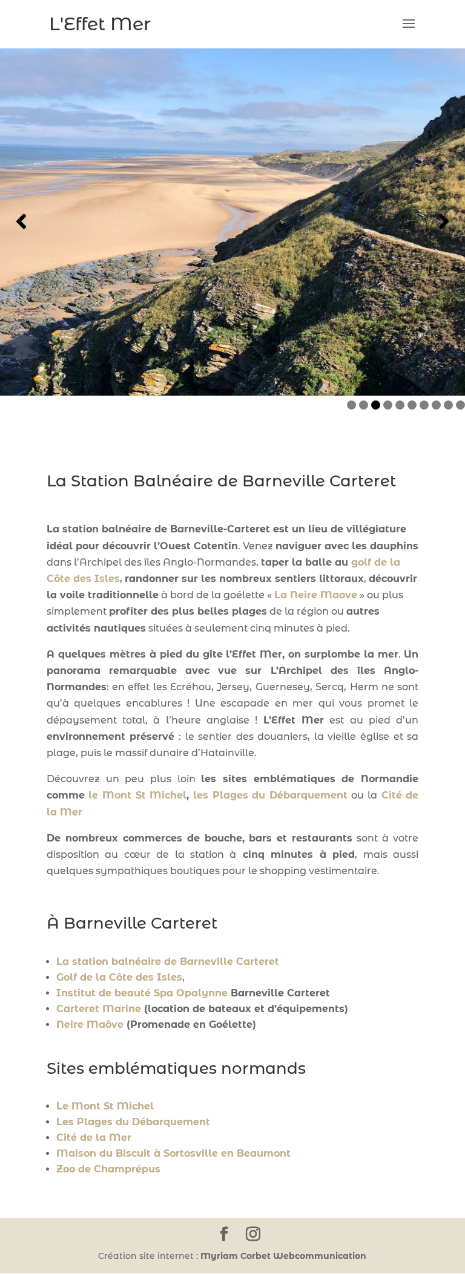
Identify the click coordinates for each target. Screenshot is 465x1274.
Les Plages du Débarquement (133, 1122)
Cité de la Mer (93, 1137)
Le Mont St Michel (106, 1106)
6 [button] (412, 405)
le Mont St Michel (137, 795)
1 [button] (351, 405)
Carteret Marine (98, 1008)
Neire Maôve (90, 1024)
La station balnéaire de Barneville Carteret (167, 961)
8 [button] (436, 405)
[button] (21, 221)
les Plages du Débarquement (270, 795)
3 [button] (375, 405)
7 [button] (424, 405)
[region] (232, 221)
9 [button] (448, 405)
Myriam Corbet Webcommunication (282, 1255)
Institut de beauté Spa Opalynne (142, 993)
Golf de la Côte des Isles (119, 977)
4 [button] (387, 405)
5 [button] (399, 405)
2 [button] (363, 405)
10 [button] (460, 405)
